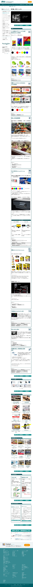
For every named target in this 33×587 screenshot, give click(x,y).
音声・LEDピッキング (5, 26)
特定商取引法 (15, 584)
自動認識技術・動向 (22, 4)
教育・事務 (14, 554)
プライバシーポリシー (10, 584)
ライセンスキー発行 (5, 565)
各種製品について (23, 565)
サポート (13, 4)
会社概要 (23, 575)
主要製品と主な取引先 (24, 577)
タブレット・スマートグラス (6, 555)
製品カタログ (14, 565)
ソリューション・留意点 (25, 550)
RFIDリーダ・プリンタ (5, 20)
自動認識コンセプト (5, 39)
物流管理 (23, 552)
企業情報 (27, 4)
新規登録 (4, 574)
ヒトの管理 (23, 555)
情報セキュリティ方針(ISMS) (22, 584)
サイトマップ (27, 584)
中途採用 (4, 581)
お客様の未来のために (24, 574)
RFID (13, 577)
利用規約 (4, 570)
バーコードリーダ (5, 14)
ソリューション (9, 4)
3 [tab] (6, 53)
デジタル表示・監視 (24, 554)
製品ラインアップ (4, 4)
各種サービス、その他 (5, 571)
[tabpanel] (6, 46)
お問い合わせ (23, 564)
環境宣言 (18, 584)
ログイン (4, 575)
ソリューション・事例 (15, 550)
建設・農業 (14, 555)
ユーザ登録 (4, 568)
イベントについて (23, 568)
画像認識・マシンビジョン (6, 559)
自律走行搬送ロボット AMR (6, 11)
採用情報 (30, 4)
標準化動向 (14, 575)
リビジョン (14, 568)
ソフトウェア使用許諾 (5, 566)
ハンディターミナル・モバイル (7, 17)
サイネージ (4, 29)
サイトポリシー (6, 584)
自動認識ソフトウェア (5, 23)
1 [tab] (4, 53)
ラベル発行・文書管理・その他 (7, 32)
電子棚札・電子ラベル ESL (6, 552)
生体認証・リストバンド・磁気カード (7, 34)
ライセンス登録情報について (25, 566)
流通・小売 (14, 552)
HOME (4, 549)
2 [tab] (5, 53)
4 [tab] (7, 53)
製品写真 (13, 566)
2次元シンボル (14, 574)
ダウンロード (17, 4)
